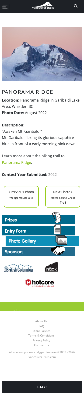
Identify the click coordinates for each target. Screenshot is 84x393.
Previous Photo (21, 194)
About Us (41, 321)
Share (42, 387)
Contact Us (41, 345)
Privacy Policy (41, 340)
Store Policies (41, 331)
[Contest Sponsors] (42, 251)
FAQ (41, 326)
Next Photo (63, 196)
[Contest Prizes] (42, 218)
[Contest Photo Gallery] (42, 240)
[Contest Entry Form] (42, 229)
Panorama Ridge (16, 162)
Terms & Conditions (41, 335)
